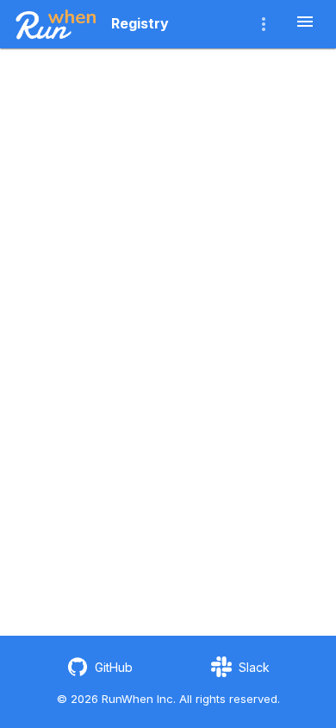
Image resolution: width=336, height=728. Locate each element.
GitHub (114, 667)
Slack (254, 667)
